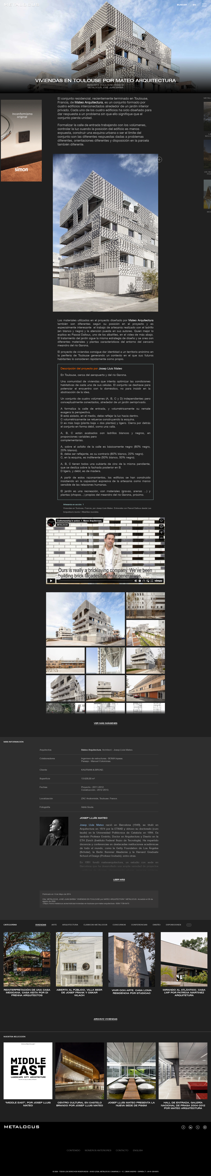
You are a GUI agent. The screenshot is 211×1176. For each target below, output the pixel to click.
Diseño (156, 925)
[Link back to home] (21, 5)
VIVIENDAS (40, 925)
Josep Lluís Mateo (110, 368)
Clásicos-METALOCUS (95, 925)
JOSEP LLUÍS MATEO (94, 818)
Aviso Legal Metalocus (100, 1171)
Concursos (119, 925)
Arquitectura (70, 925)
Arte (54, 925)
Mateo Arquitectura (89, 102)
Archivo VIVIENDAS (105, 1019)
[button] (8, 976)
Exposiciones (173, 925)
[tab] (41, 924)
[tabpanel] (105, 976)
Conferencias (139, 925)
